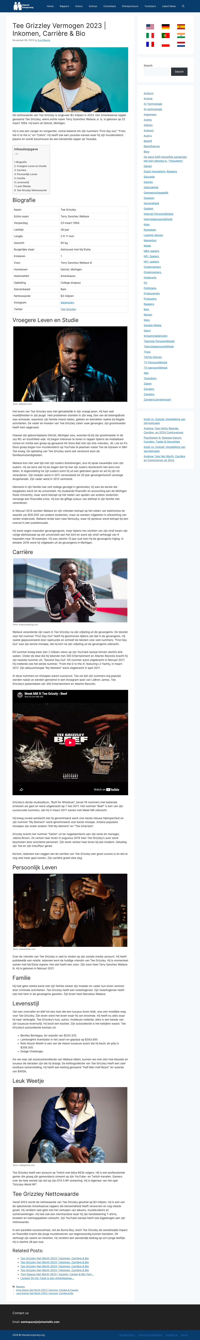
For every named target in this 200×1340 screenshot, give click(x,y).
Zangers (149, 389)
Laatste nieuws (153, 235)
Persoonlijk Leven (27, 174)
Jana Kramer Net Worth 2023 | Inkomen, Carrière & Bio (44, 1293)
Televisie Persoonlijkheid (159, 341)
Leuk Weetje (23, 186)
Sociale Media (152, 325)
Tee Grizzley (68, 309)
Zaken (148, 383)
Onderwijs (150, 277)
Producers (150, 298)
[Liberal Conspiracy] (23, 6)
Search (148, 65)
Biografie (21, 162)
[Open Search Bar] (183, 6)
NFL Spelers (151, 256)
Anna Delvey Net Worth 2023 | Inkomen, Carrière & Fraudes (47, 1290)
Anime (148, 119)
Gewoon (149, 198)
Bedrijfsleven (152, 146)
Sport (147, 330)
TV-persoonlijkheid (155, 367)
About (184, 1334)
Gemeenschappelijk (156, 192)
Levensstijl (23, 182)
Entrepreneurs (130, 6)
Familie (21, 178)
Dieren (148, 166)
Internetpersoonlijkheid (158, 219)
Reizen (148, 314)
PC (145, 282)
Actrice (148, 98)
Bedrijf (148, 141)
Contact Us (172, 1334)
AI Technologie (153, 103)
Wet (146, 373)
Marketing (150, 240)
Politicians (150, 288)
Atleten (148, 125)
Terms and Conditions (150, 1334)
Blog (146, 151)
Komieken (150, 229)
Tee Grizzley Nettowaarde (32, 190)
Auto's (148, 135)
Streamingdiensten (156, 335)
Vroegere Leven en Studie (32, 166)
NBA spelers (151, 251)
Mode (147, 245)
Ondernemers (152, 266)
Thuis (147, 351)
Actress (93, 6)
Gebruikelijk (151, 187)
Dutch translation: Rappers (160, 171)
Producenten (152, 293)
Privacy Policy (127, 1334)
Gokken (148, 208)
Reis (146, 309)
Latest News (169, 6)
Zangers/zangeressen (157, 399)
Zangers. (149, 394)
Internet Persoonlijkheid (158, 213)
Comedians (109, 6)
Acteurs (148, 93)
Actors (78, 6)
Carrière (21, 170)
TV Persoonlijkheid (155, 362)
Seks (147, 320)
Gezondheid (151, 203)
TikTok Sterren (153, 357)
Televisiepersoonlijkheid (159, 346)
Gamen (148, 182)
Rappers (64, 6)
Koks (147, 224)
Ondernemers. (153, 272)
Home (50, 6)
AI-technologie (153, 109)
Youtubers (150, 6)
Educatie (149, 176)
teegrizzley (67, 302)
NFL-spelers (151, 261)
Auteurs (149, 130)
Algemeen (150, 114)
